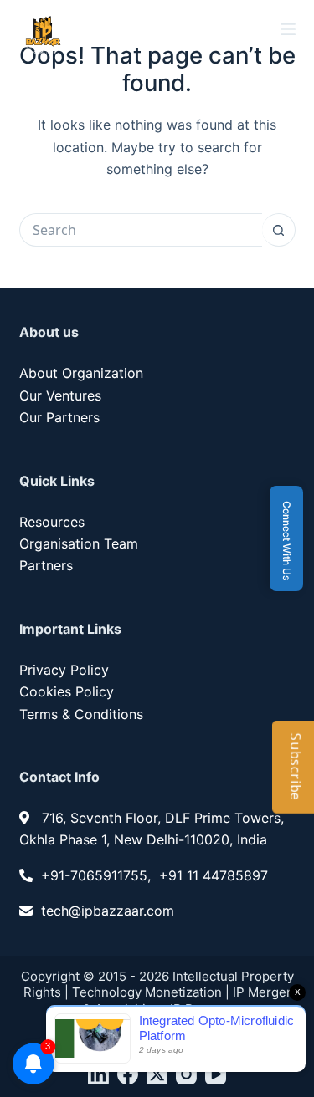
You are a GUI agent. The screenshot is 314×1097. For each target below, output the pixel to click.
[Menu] (288, 29)
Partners (46, 565)
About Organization (81, 373)
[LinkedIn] (98, 1074)
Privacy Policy (64, 669)
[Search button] (279, 230)
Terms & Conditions (81, 714)
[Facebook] (127, 1074)
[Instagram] (186, 1074)
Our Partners (59, 417)
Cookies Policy (66, 691)
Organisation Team (78, 543)
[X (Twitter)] (157, 1074)
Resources (52, 521)
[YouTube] (215, 1074)
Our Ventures (60, 395)
